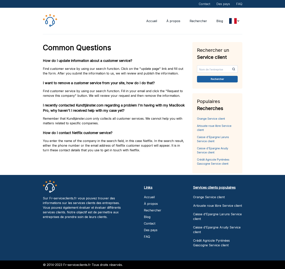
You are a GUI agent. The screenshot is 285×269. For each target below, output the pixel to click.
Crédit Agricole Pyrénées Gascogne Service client (213, 161)
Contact (204, 4)
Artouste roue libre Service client (214, 127)
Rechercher (198, 21)
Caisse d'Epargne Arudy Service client (212, 150)
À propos (173, 21)
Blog (219, 21)
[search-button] (233, 69)
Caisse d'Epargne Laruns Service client (213, 139)
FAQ (239, 4)
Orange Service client (211, 118)
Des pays (223, 4)
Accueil (151, 21)
